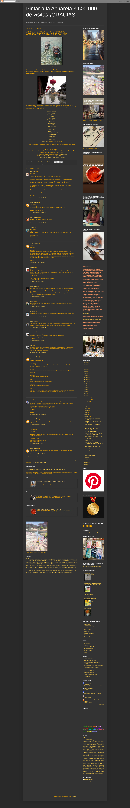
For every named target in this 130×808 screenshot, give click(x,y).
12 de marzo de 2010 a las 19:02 (38, 317)
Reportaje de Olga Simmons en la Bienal (49, 155)
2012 (85, 391)
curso (52, 562)
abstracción (32, 559)
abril (86, 414)
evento (75, 562)
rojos (37, 570)
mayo (86, 412)
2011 (85, 394)
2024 (85, 367)
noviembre (88, 399)
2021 (85, 373)
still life (62, 570)
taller (69, 570)
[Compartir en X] (58, 162)
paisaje (64, 567)
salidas (39, 570)
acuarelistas (39, 163)
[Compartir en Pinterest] (62, 162)
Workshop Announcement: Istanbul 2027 (93, 685)
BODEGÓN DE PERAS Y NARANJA (94, 449)
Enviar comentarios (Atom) (39, 462)
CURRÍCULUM (86, 313)
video (61, 572)
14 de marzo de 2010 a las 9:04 (37, 395)
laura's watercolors (89, 573)
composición (74, 560)
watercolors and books (90, 598)
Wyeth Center (87, 676)
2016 (85, 383)
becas (27, 560)
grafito (69, 563)
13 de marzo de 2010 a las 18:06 (38, 340)
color (71, 560)
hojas (40, 565)
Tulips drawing (87, 697)
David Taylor (52, 138)
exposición (45, 163)
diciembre (87, 397)
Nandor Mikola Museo (89, 672)
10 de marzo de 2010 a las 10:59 (38, 197)
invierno (68, 565)
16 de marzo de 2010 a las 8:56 (37, 424)
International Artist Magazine (91, 646)
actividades (37, 559)
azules (75, 559)
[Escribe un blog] (56, 162)
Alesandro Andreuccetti (52, 133)
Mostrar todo (101, 704)
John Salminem (52, 126)
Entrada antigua (73, 460)
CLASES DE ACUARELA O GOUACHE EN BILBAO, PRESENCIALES (45, 469)
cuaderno (41, 562)
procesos (28, 570)
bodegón (44, 560)
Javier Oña (51, 116)
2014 (85, 387)
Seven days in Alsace (89, 596)
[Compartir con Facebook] (60, 162)
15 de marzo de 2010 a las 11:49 (38, 414)
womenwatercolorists (68, 572)
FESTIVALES (39, 563)
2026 (85, 363)
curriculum (47, 562)
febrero (87, 457)
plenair (61, 568)
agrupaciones (53, 559)
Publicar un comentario (33, 457)
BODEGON (39, 560)
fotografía (57, 563)
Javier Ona (33, 171)
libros (27, 567)
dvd (66, 562)
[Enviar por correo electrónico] (55, 162)
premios (65, 569)
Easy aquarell (87, 629)
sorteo (59, 570)
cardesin (32, 267)
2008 (85, 464)
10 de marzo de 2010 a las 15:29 (38, 212)
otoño (60, 567)
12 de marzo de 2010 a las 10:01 (38, 296)
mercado (49, 567)
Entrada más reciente (32, 460)
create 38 (86, 627)
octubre (87, 401)
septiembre (88, 404)
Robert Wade (51, 123)
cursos (55, 562)
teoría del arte (96, 769)
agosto (87, 406)
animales (64, 559)
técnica (72, 570)
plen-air (57, 569)
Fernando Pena (52, 134)
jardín (73, 565)
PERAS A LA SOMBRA (90, 453)
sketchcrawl (49, 570)
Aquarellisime (87, 624)
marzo (87, 416)
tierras (31, 572)
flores (52, 563)
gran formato (74, 563)
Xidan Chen (44, 141)
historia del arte (35, 565)
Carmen (32, 301)
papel (71, 567)
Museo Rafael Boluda (89, 670)
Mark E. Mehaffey (51, 128)
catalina (86, 696)
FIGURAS (48, 563)
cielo (63, 560)
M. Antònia (32, 311)
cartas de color (57, 560)
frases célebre (62, 563)
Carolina (32, 227)
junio (86, 410)
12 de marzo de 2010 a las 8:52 (37, 281)
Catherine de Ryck (51, 131)
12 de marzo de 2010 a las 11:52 (38, 306)
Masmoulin (64, 154)
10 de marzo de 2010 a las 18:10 (38, 222)
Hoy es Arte (86, 645)
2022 (85, 371)
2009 (85, 462)
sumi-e (66, 570)
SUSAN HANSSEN (89, 440)
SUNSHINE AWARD (90, 455)
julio (86, 408)
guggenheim (28, 565)
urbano (54, 572)
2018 (85, 379)
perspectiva (36, 568)
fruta (67, 563)
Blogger (74, 796)
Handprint (86, 631)
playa (48, 569)
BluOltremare (87, 608)
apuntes (69, 559)
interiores (64, 565)
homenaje (43, 565)
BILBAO (30, 560)
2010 (85, 396)
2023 (85, 369)
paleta (69, 567)
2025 (85, 365)
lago (76, 565)
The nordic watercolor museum (91, 674)
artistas (72, 559)
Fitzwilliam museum (88, 658)
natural (52, 567)
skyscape (55, 570)
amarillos (59, 559)
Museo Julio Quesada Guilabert (91, 667)
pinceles (41, 568)
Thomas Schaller (51, 124)
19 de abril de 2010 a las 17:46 (37, 453)
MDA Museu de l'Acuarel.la (90, 660)
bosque (48, 560)
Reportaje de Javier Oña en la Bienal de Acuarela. (53, 157)
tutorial (40, 572)
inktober (53, 565)
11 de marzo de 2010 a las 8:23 (37, 262)
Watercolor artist (88, 650)
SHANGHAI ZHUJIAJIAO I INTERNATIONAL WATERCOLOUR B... (94, 443)
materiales (44, 567)
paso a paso (90, 762)
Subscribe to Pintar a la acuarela (90, 532)
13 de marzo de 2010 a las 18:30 (38, 352)
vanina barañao (34, 217)
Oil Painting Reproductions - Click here (92, 566)
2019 (85, 377)
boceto (34, 560)
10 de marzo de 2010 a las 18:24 (38, 239)
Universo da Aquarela (89, 633)
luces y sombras (33, 567)
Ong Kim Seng (51, 139)
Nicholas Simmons (52, 120)
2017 (85, 381)
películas (31, 568)
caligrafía (52, 560)
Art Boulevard (87, 643)
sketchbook (44, 570)
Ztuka (85, 652)
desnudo (59, 562)
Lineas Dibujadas (88, 688)
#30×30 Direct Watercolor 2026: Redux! (92, 693)
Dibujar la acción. (88, 702)
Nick (31, 345)
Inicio (53, 460)
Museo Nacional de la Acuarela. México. (93, 669)
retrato (33, 570)
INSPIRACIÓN (58, 565)
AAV (27, 559)
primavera (70, 568)
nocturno (56, 567)
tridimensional (35, 572)
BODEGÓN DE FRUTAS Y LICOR (93, 447)
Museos (86, 689)
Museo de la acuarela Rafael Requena (93, 665)
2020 (85, 375)
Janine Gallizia (51, 129)
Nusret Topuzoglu (51, 115)
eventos (28, 563)
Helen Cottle (52, 121)
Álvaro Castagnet (51, 111)
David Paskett (51, 136)
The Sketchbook (88, 594)
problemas (75, 568)
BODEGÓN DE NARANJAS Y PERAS (94, 451)
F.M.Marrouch (33, 286)
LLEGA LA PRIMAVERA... (91, 431)
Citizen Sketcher (88, 692)
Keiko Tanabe (51, 118)
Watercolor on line (88, 635)
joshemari (32, 332)
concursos (29, 562)
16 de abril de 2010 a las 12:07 (37, 443)
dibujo (63, 562)
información (49, 565)
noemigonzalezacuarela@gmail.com (92, 319)
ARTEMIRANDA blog (89, 626)
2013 (85, 389)
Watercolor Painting (88, 636)
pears (92, 574)
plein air (52, 568)
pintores (45, 568)
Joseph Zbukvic (52, 113)
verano (57, 572)
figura (44, 563)
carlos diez (33, 321)
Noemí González (34, 202)
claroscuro (66, 560)
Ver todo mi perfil (87, 782)
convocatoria (35, 562)
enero (87, 459)
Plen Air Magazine (88, 648)
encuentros (70, 562)
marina (39, 567)
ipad (71, 565)
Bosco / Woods (94, 610)
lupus (31, 399)
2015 (85, 385)
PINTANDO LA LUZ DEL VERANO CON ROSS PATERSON (93, 434)
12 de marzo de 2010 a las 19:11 (38, 327)
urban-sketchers (46, 572)
